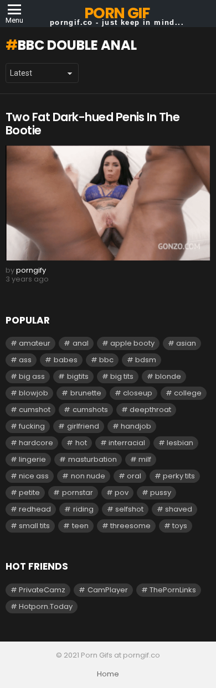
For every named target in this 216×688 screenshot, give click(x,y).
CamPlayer (108, 590)
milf (144, 459)
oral (134, 476)
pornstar (77, 492)
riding (83, 509)
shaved (178, 509)
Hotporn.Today (46, 606)
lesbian (180, 442)
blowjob (33, 393)
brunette (85, 393)
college (188, 393)
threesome (130, 525)
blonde (168, 376)
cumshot (34, 409)
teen (80, 525)
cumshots (90, 409)
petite (29, 492)
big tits (121, 376)
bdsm (145, 360)
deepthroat (150, 409)
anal (81, 343)
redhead (35, 509)
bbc (106, 360)
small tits (34, 525)
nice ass (34, 476)
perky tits (179, 476)
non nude (88, 476)
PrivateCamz (42, 590)
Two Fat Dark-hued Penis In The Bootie (92, 123)
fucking (32, 426)
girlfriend (83, 426)
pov (121, 492)
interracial (127, 442)
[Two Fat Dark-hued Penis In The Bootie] (108, 202)
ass (25, 360)
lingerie (32, 459)
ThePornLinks (173, 590)
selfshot (129, 509)
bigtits (78, 376)
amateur (34, 343)
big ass (32, 376)
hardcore (36, 442)
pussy (160, 492)
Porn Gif (116, 13)
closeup (137, 393)
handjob (136, 426)
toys (179, 525)
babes (66, 360)
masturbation (92, 459)
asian (186, 343)
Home (108, 674)
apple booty (132, 343)
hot (81, 442)
